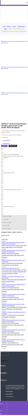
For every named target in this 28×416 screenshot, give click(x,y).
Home (4, 26)
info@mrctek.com (6, 143)
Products (9, 26)
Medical (14, 26)
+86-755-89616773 (6, 140)
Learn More (4, 241)
